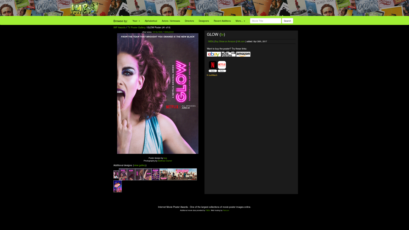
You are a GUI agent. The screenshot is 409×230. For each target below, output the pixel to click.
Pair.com (226, 210)
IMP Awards (119, 27)
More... (239, 20)
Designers (204, 20)
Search (287, 20)
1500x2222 (169, 32)
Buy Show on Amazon (225, 41)
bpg (165, 158)
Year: (135, 20)
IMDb (210, 41)
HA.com (241, 41)
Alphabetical (151, 20)
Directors (189, 20)
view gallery (140, 165)
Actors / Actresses (171, 20)
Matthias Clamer (165, 160)
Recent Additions (222, 20)
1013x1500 (157, 32)
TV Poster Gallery (136, 27)
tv (222, 34)
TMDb (208, 210)
